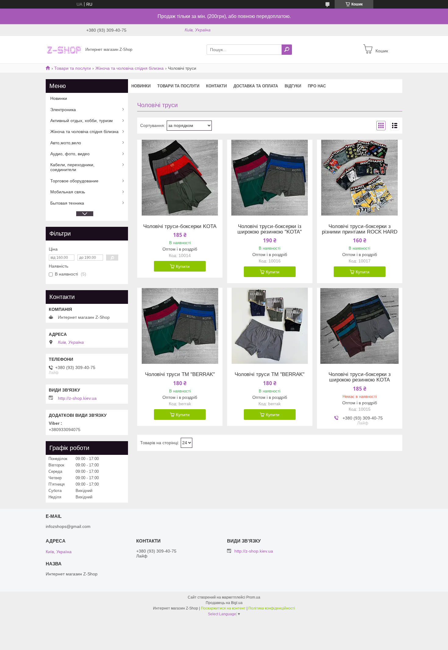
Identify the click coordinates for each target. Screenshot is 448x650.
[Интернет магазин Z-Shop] (64, 49)
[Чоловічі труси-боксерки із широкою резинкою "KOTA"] (269, 178)
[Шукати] (287, 49)
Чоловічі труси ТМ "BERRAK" (180, 374)
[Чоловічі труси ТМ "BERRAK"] (179, 326)
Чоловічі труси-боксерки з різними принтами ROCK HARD (359, 229)
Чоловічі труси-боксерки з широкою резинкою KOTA (360, 377)
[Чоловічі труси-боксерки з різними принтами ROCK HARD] (359, 178)
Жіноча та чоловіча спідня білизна (129, 68)
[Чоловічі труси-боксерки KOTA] (179, 178)
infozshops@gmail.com (68, 526)
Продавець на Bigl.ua (224, 603)
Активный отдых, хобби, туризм (81, 120)
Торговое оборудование (74, 180)
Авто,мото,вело (65, 142)
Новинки (141, 86)
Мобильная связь (67, 191)
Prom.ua (253, 597)
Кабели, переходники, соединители (72, 167)
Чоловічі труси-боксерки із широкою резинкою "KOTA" (269, 229)
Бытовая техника (67, 203)
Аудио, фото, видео (70, 153)
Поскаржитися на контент (223, 608)
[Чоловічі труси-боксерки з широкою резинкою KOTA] (359, 326)
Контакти (216, 86)
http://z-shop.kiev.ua (77, 398)
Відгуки (293, 86)
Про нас (317, 86)
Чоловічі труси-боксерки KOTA (179, 226)
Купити (183, 266)
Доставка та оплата (255, 86)
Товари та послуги (72, 68)
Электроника (63, 109)
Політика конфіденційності (271, 608)
